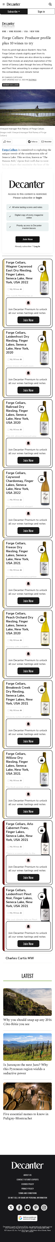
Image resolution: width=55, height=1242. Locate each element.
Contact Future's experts (27, 1179)
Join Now (28, 320)
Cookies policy (27, 1183)
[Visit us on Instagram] (44, 1207)
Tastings (32, 80)
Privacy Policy (27, 1188)
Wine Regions (15, 31)
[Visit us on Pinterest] (36, 1207)
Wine (4, 31)
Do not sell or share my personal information (27, 1197)
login (39, 197)
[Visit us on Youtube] (27, 1207)
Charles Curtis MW (13, 77)
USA (26, 31)
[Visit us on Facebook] (19, 1207)
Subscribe (13, 11)
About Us (27, 1174)
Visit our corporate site (39, 1228)
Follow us (34, 141)
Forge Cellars (9, 150)
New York (34, 31)
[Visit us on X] (11, 1207)
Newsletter (48, 141)
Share (9, 141)
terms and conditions (27, 1193)
